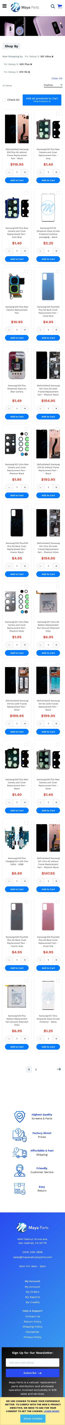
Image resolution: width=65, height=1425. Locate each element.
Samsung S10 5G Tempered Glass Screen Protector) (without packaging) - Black (48, 232)
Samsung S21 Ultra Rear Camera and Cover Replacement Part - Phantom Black (17, 469)
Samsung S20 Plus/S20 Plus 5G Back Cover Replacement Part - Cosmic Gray (17, 941)
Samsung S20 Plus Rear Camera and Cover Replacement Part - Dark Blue (17, 232)
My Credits (33, 1302)
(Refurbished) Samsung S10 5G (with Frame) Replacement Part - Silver (17, 705)
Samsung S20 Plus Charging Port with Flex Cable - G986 (17, 861)
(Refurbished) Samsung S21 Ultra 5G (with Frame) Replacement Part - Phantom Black (48, 390)
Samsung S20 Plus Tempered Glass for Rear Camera (16, 388)
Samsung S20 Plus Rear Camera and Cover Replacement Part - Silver (48, 784)
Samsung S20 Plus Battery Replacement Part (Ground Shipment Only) (17, 1020)
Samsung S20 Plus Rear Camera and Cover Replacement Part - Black (17, 784)
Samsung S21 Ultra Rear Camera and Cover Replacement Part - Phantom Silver (17, 626)
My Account (32, 1286)
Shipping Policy (32, 1326)
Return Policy (32, 1321)
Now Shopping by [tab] (12, 56)
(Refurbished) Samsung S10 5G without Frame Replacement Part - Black (48, 469)
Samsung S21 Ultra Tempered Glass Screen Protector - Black (48, 1019)
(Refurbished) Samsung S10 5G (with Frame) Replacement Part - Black (48, 705)
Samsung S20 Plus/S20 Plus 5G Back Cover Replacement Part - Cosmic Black (17, 547)
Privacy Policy (32, 1337)
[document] (33, 1411)
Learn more (51, 1411)
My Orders (32, 1291)
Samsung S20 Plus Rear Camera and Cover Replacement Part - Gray (48, 154)
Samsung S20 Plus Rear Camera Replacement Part (17, 310)
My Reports (32, 1297)
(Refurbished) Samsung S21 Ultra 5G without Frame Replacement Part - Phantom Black (48, 863)
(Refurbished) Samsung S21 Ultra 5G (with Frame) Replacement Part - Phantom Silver (48, 547)
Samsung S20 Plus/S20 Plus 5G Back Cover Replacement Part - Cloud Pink (48, 941)
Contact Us (32, 1316)
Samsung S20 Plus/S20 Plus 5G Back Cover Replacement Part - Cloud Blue (48, 311)
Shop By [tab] (11, 46)
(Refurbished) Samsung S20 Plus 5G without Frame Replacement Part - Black (17, 154)
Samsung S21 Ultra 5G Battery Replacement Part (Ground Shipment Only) (48, 626)
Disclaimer (32, 1331)
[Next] (59, 1069)
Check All (13, 99)
